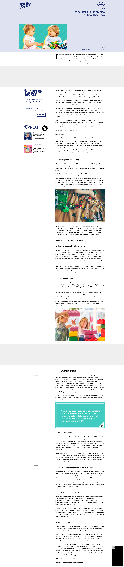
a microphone (83, 230)
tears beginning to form (79, 105)
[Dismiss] (122, 547)
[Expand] (113, 547)
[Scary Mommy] (25, 5)
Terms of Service (42, 110)
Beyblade (58, 553)
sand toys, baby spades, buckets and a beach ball (68, 63)
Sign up (39, 114)
